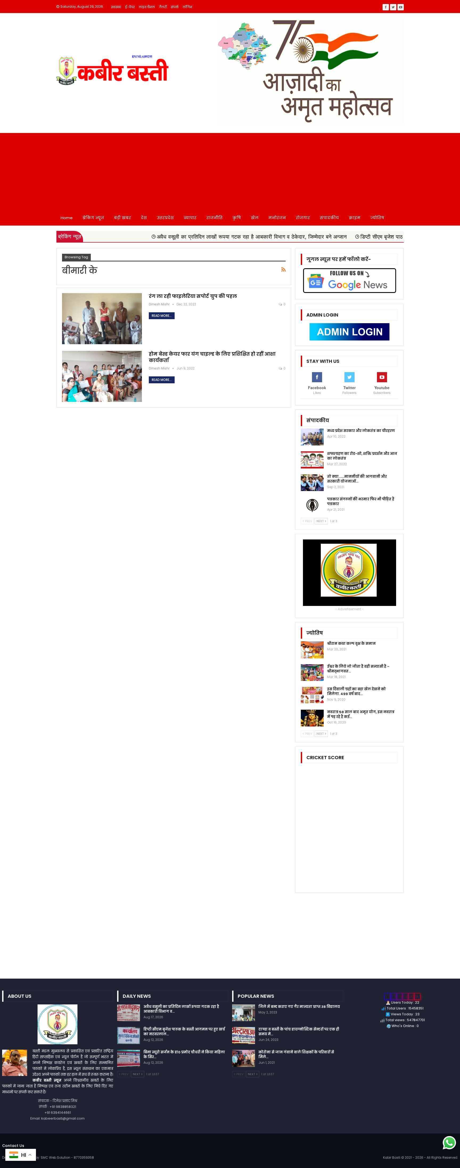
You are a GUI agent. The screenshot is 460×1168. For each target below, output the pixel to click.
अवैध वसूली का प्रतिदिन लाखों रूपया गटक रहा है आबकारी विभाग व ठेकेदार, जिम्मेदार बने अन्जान (200, 237)
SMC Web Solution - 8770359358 (67, 1157)
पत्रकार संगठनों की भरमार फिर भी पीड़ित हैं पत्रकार (360, 501)
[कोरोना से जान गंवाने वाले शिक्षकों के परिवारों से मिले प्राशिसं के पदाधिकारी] (243, 1058)
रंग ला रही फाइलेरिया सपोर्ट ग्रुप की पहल (193, 296)
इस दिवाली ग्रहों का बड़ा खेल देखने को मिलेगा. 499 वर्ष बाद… (356, 691)
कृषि (236, 218)
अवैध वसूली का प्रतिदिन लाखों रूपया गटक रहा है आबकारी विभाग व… (181, 1009)
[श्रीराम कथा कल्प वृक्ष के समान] (312, 649)
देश (144, 218)
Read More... (162, 315)
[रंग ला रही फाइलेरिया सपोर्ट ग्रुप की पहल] (102, 318)
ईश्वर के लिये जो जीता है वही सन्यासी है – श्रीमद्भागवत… (358, 669)
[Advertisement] (230, 170)
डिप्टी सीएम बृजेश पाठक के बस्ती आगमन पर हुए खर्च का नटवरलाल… (184, 1032)
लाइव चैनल (147, 7)
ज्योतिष (377, 218)
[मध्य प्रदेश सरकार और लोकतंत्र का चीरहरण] (312, 437)
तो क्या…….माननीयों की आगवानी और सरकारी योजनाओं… (357, 479)
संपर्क (175, 7)
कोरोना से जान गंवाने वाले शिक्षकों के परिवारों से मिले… (296, 1054)
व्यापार (190, 218)
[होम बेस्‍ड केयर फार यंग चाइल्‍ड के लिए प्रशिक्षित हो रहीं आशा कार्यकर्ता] (102, 376)
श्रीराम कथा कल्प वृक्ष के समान (351, 643)
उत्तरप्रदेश (165, 218)
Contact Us (13, 1145)
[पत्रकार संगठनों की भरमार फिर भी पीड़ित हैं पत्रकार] (312, 505)
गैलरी (163, 7)
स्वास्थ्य (116, 7)
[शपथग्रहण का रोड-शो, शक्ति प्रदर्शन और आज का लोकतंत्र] (312, 459)
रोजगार (303, 218)
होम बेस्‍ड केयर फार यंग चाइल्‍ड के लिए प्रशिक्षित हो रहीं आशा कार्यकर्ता (212, 357)
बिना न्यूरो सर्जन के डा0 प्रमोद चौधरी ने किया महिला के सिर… (184, 1054)
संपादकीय (329, 218)
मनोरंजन (277, 218)
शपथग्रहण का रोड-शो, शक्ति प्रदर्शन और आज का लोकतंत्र (362, 456)
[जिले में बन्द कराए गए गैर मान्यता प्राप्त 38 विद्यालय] (243, 1012)
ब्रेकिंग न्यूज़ (93, 218)
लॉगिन (187, 7)
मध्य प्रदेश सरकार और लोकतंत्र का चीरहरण (361, 430)
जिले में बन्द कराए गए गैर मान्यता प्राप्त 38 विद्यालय (299, 1006)
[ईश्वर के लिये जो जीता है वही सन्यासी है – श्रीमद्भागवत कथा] (312, 672)
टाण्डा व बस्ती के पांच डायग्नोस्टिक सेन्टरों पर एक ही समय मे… (298, 1032)
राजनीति (214, 218)
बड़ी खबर (122, 218)
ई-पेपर (130, 7)
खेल (254, 218)
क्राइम (354, 218)
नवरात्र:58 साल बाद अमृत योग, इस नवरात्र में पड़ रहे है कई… (361, 714)
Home (67, 218)
